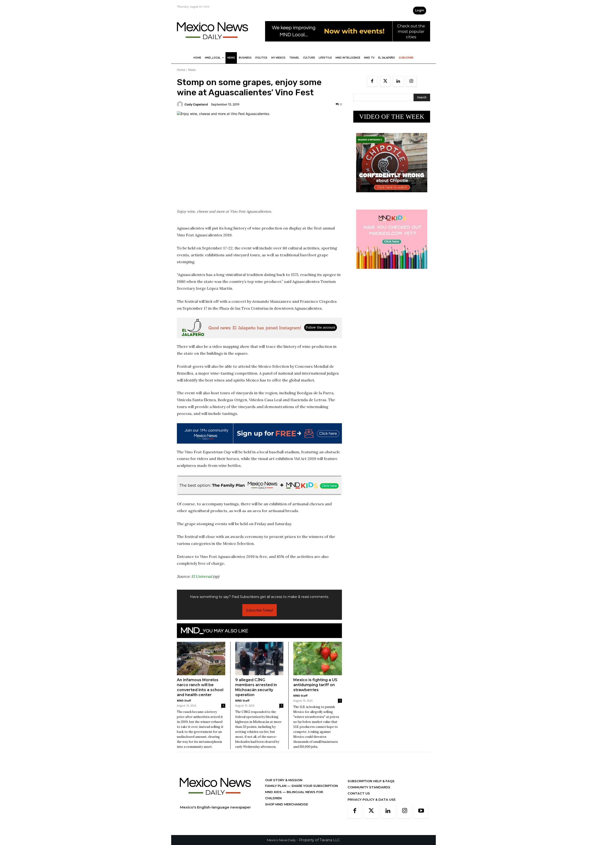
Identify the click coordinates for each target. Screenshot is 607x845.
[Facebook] (372, 81)
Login (419, 10)
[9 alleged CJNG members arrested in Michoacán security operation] (259, 658)
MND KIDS (274, 792)
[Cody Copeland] (180, 104)
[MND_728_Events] (347, 45)
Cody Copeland (196, 104)
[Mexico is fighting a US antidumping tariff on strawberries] (317, 658)
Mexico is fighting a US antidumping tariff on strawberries (315, 685)
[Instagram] (411, 81)
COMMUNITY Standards (369, 787)
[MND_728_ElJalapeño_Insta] (259, 328)
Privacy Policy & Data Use (371, 799)
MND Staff (184, 700)
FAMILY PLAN (276, 786)
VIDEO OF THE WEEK (391, 116)
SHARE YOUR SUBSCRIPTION (314, 786)
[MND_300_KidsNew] (391, 272)
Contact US (359, 793)
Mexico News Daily (281, 840)
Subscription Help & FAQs (371, 781)
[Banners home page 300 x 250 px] (391, 196)
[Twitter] (385, 81)
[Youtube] (421, 811)
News (192, 70)
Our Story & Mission (283, 780)
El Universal (201, 576)
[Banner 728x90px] (259, 485)
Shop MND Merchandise (286, 804)
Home (181, 70)
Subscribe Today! (259, 610)
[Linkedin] (398, 81)
